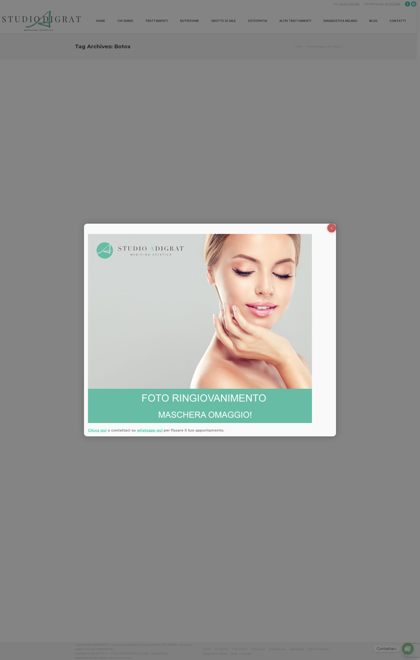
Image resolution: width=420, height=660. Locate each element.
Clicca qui (97, 430)
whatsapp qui (150, 430)
